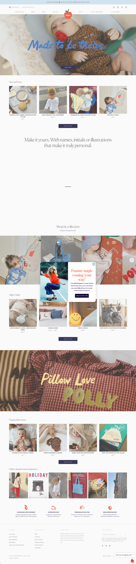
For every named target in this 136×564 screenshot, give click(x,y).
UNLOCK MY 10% (82, 295)
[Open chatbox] (132, 560)
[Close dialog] (94, 264)
